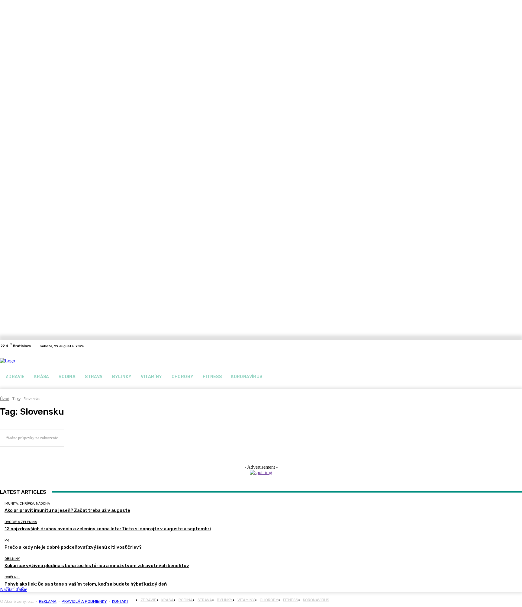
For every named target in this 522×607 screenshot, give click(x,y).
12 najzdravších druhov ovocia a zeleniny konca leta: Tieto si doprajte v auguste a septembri (108, 529)
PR (7, 540)
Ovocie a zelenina (21, 522)
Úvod (4, 398)
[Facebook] (511, 346)
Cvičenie (12, 577)
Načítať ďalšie (13, 589)
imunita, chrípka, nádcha (27, 503)
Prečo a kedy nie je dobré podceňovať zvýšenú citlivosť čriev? (73, 547)
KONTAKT (120, 601)
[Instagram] (518, 346)
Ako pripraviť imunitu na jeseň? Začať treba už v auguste (67, 510)
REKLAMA (47, 601)
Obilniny (12, 558)
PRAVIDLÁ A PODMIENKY (84, 601)
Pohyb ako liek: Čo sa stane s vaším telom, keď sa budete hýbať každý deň (86, 584)
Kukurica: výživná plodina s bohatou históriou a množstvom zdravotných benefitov (97, 565)
